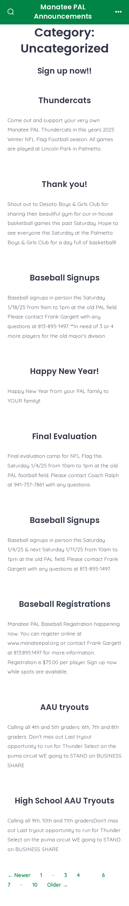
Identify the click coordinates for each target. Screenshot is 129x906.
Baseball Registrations (64, 604)
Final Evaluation (64, 436)
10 (35, 884)
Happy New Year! (64, 371)
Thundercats (64, 100)
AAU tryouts (64, 707)
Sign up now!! (65, 70)
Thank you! (64, 184)
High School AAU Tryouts (64, 800)
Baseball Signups (65, 277)
